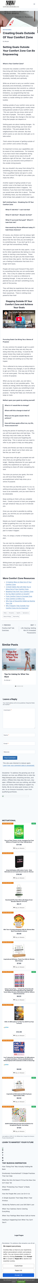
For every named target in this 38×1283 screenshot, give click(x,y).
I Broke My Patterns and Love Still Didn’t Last (18, 1205)
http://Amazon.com (9, 777)
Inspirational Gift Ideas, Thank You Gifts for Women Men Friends (19, 959)
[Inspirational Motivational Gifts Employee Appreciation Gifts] (19, 1085)
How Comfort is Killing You (15, 599)
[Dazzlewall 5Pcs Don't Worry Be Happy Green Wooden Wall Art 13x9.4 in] (19, 891)
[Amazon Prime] (19, 1027)
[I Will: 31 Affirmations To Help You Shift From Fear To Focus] (19, 1013)
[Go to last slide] (5, 667)
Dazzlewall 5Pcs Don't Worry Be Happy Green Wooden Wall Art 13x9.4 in (19, 900)
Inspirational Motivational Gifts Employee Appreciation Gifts (19, 1094)
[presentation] (19, 660)
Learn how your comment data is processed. (19, 765)
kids (5, 613)
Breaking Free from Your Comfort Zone (19, 591)
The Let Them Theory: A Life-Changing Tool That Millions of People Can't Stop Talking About (19, 841)
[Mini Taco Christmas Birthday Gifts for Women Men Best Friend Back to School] (19, 921)
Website (6, 752)
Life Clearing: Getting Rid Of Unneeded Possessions (28, 629)
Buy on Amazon (19, 848)
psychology (7, 616)
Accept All (18, 1275)
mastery (11, 613)
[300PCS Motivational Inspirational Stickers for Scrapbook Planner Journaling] (19, 1115)
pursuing (16, 616)
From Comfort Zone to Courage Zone (19, 596)
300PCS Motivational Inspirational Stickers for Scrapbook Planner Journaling (19, 1124)
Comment (8, 710)
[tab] (15, 686)
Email (6, 743)
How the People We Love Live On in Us (16, 1194)
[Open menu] (34, 4)
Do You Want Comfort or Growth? (18, 594)
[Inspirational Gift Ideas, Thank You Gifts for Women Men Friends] (19, 951)
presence (26, 613)
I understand (21, 1281)
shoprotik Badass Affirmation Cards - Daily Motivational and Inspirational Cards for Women (19, 870)
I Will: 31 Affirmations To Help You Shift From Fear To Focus (19, 1022)
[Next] (33, 667)
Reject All (18, 1270)
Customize (18, 1266)
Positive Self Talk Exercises (8, 627)
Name (6, 735)
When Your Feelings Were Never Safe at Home (18, 1215)
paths (19, 613)
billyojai (7, 41)
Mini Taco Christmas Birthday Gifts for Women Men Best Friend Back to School (19, 930)
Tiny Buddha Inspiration (14, 1163)
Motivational (7, 29)
